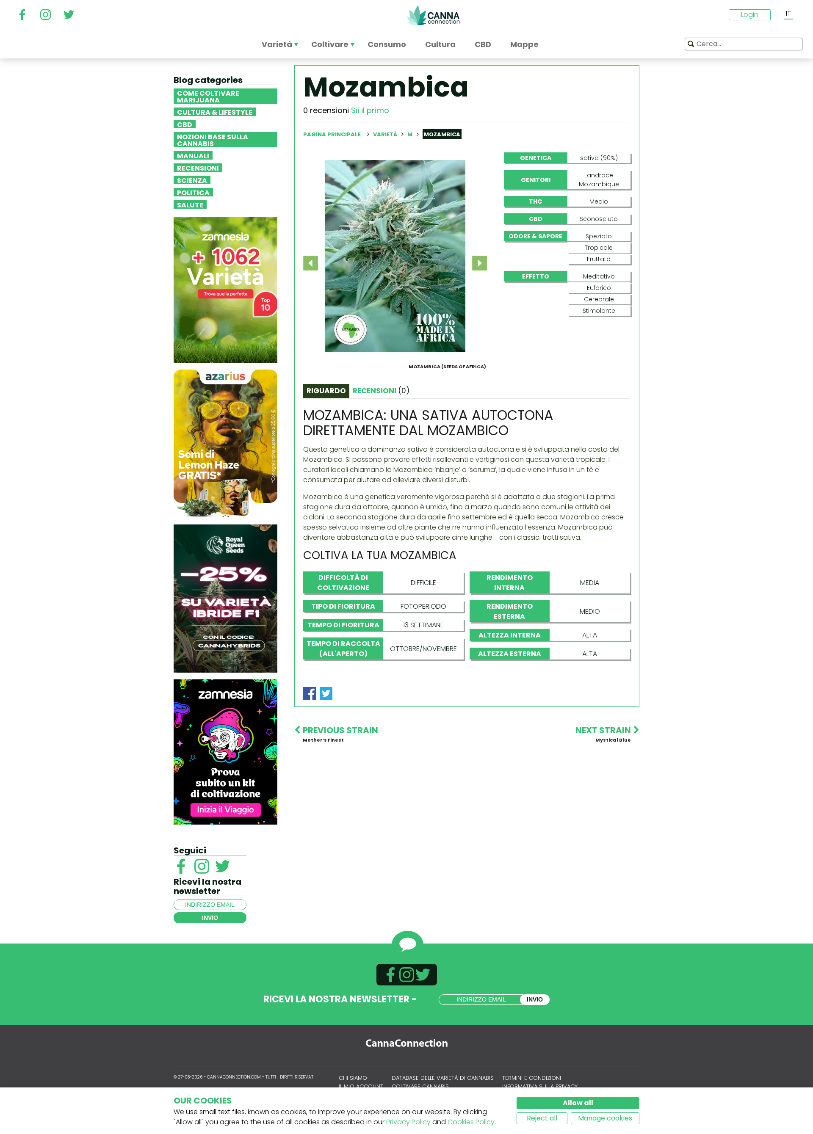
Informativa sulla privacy (540, 1086)
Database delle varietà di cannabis (443, 1078)
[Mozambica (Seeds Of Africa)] (395, 256)
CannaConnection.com (433, 15)
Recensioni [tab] (381, 391)
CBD (184, 124)
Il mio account (361, 1086)
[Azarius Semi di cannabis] (225, 443)
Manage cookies (605, 1118)
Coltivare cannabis (420, 1086)
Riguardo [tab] (326, 391)
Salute (190, 204)
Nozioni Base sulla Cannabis (212, 139)
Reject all (542, 1118)
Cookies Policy (471, 1122)
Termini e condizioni (531, 1078)
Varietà (385, 134)
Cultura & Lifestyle (214, 112)
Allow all (578, 1103)
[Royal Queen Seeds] (225, 598)
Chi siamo (353, 1078)
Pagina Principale (332, 134)
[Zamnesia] (225, 289)
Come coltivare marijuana (208, 96)
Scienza (192, 180)
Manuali (193, 155)
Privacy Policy (408, 1122)
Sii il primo (370, 110)
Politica (193, 192)
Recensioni (198, 167)
